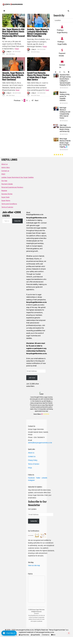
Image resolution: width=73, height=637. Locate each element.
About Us (31, 453)
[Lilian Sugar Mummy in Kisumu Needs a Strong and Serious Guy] (56, 125)
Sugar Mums (5, 200)
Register (4, 190)
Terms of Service (33, 464)
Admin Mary (5, 167)
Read (17, 49)
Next (36, 100)
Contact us (46, 634)
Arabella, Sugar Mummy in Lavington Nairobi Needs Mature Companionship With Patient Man (38, 32)
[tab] (55, 72)
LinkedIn (44, 478)
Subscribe (17, 221)
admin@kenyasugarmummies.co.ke (40, 443)
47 (33, 100)
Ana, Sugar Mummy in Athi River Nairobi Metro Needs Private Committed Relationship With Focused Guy (13, 34)
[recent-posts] (60, 72)
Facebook (31, 478)
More (53, 634)
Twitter (38, 478)
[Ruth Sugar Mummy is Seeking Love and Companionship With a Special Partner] (56, 108)
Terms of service (7, 207)
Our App (4, 181)
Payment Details (7, 184)
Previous (17, 100)
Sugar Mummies (24, 634)
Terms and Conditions (9, 204)
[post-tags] (68, 72)
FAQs (30, 468)
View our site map (34, 565)
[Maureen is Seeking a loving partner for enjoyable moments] (56, 92)
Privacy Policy (32, 460)
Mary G (9, 51)
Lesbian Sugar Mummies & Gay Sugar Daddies (17, 177)
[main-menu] (4, 11)
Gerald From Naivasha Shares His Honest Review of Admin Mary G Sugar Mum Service (38, 76)
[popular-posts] (55, 72)
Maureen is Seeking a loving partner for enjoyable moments (64, 96)
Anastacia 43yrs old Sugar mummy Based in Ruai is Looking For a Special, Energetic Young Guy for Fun (65, 80)
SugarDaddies (36, 634)
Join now (32, 378)
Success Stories (6, 194)
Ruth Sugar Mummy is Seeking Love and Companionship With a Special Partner (65, 113)
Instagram (31, 480)
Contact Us (31, 456)
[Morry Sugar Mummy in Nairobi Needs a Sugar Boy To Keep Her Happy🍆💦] (56, 139)
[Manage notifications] (68, 633)
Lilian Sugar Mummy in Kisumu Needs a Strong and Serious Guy (65, 128)
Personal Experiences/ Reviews (12, 187)
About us (4, 164)
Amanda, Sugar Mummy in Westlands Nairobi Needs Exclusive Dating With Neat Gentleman (13, 76)
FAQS (3, 174)
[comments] (64, 72)
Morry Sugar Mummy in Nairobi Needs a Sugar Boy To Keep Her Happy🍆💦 (65, 143)
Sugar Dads (5, 197)
